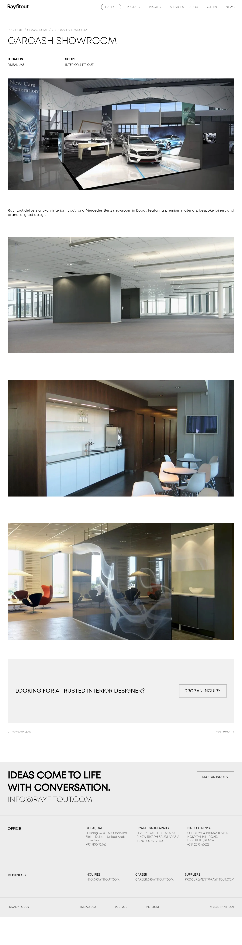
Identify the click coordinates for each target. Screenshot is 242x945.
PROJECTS (156, 7)
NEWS (230, 7)
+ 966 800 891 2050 (150, 841)
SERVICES (177, 7)
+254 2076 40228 (198, 844)
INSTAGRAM (88, 907)
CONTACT (213, 7)
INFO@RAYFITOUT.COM (50, 799)
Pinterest (152, 907)
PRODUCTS (135, 7)
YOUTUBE (121, 907)
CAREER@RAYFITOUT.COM (154, 879)
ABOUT (194, 7)
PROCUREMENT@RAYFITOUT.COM (209, 879)
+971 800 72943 (96, 844)
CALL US (111, 7)
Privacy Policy (18, 907)
